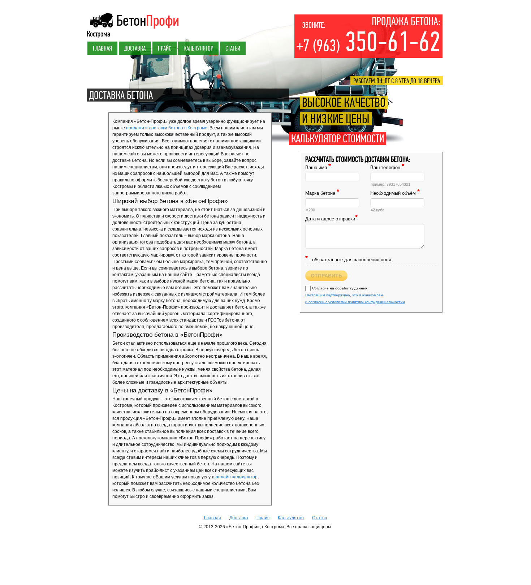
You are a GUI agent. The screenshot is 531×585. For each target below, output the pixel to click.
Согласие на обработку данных (355, 295)
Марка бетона (322, 193)
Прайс (164, 48)
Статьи (232, 48)
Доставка (135, 48)
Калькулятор (198, 48)
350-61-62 (368, 42)
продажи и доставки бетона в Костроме (166, 127)
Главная (102, 48)
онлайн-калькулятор (237, 476)
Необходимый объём (395, 193)
